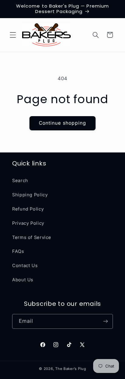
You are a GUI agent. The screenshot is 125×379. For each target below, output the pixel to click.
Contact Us (25, 265)
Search (20, 180)
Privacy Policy (28, 223)
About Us (22, 280)
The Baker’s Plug (70, 369)
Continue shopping (62, 123)
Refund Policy (28, 209)
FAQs (18, 251)
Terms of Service (31, 237)
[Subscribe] (106, 321)
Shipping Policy (30, 195)
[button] (13, 35)
